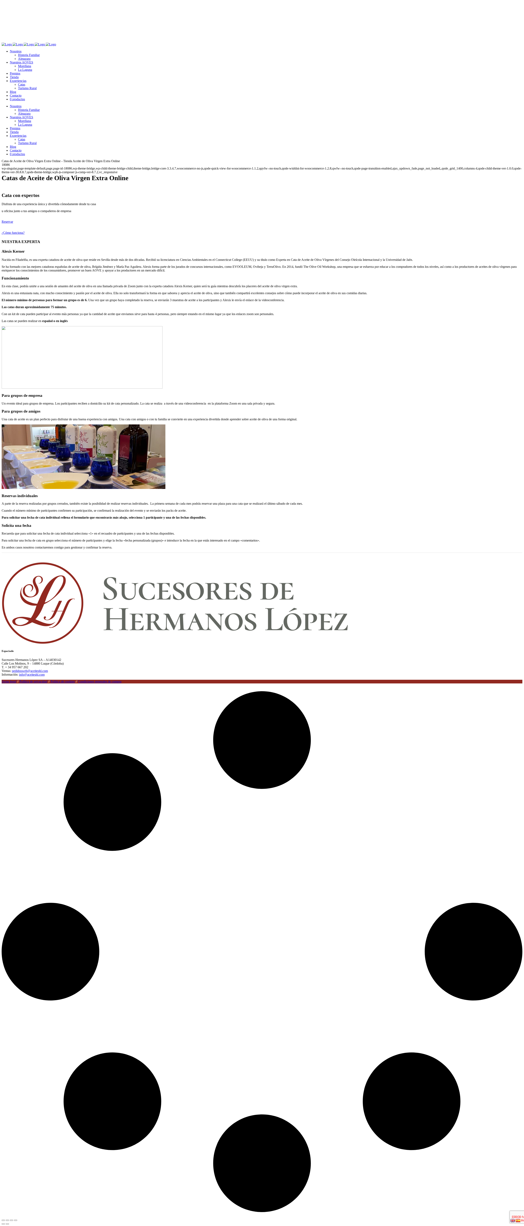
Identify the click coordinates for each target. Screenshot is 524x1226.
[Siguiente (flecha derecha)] (7, 1224)
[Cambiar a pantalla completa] (7, 1220)
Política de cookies (63, 681)
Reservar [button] (7, 221)
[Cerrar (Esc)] (15, 1220)
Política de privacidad (33, 681)
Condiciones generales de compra (99, 681)
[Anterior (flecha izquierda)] (3, 1224)
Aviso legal (9, 681)
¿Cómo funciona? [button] (13, 232)
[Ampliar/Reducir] (3, 1220)
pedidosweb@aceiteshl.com (30, 671)
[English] (513, 1220)
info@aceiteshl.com (32, 674)
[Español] (518, 1220)
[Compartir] (11, 1220)
